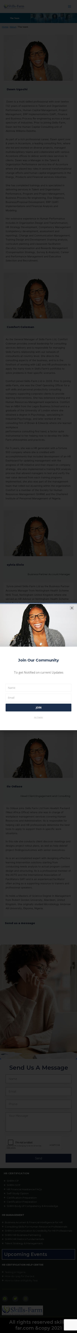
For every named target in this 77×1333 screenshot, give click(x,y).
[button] (71, 608)
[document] (38, 666)
